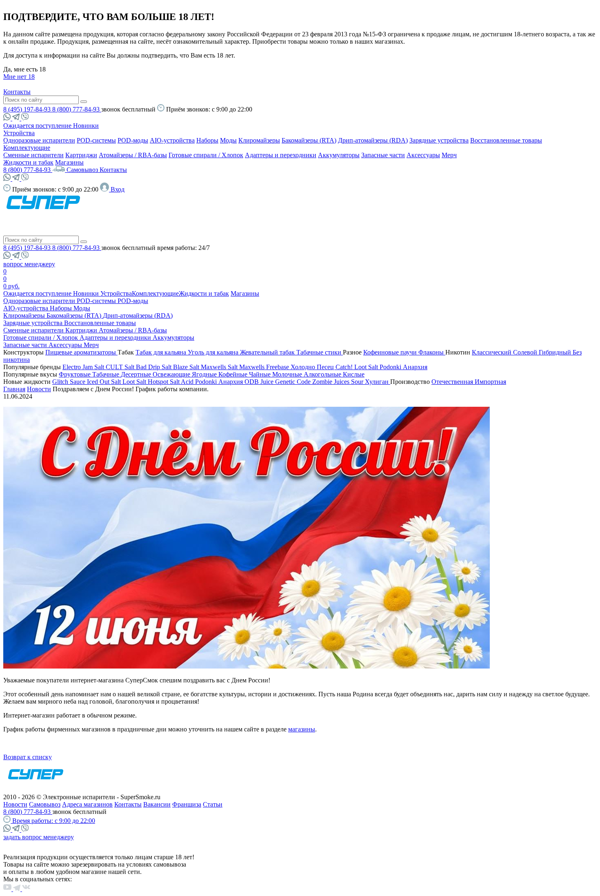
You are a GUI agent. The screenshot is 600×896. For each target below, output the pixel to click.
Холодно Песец (313, 366)
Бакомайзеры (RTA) (309, 140)
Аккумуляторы (339, 155)
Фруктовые (75, 374)
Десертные (137, 374)
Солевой (526, 352)
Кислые (353, 374)
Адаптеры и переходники (280, 155)
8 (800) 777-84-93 (76, 109)
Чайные (260, 374)
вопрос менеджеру (29, 264)
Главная (14, 389)
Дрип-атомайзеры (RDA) (373, 140)
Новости (39, 389)
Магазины (69, 162)
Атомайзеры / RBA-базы (133, 155)
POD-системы (96, 140)
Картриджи (81, 155)
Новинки (86, 125)
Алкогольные (323, 374)
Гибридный (556, 352)
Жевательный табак (268, 352)
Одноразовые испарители (39, 140)
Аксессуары (423, 155)
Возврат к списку (27, 756)
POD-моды (133, 140)
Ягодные (205, 374)
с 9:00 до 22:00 (53, 820)
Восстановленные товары (506, 140)
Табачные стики (319, 352)
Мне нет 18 (19, 76)
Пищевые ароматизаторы (81, 352)
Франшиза (186, 804)
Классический (492, 352)
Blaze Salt (187, 366)
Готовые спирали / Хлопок (206, 155)
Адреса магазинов (87, 804)
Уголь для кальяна (214, 352)
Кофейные (233, 374)
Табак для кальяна (162, 352)
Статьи (212, 804)
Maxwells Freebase (265, 366)
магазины (301, 729)
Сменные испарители (33, 155)
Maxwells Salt (220, 366)
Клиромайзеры (259, 140)
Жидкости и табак (28, 162)
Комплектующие (26, 147)
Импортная (490, 381)
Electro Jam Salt (84, 366)
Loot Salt (367, 366)
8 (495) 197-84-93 (27, 109)
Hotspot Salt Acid (171, 381)
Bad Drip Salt (154, 366)
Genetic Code (293, 381)
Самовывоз (83, 169)
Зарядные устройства (439, 140)
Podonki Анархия (403, 366)
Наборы (207, 140)
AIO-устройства (172, 140)
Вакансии (157, 804)
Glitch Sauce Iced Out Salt (87, 381)
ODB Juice (259, 381)
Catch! (345, 366)
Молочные (288, 374)
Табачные (106, 374)
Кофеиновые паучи (390, 352)
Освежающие (172, 374)
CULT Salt (121, 366)
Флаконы (431, 352)
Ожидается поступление (38, 125)
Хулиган (377, 381)
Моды (228, 140)
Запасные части (383, 155)
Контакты (17, 91)
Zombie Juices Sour (338, 381)
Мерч (449, 155)
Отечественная (453, 381)
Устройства (19, 132)
